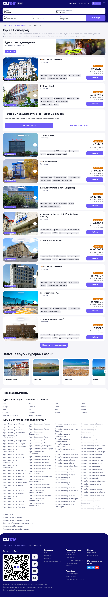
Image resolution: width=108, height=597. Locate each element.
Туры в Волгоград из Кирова (39, 443)
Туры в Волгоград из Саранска (92, 424)
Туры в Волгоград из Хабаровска (93, 481)
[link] (10, 51)
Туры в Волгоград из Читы (90, 498)
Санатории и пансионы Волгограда (16, 529)
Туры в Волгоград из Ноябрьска (66, 457)
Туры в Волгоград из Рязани (65, 496)
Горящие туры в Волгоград (12, 517)
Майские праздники (10, 415)
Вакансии (47, 556)
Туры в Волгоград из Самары (65, 502)
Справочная (71, 3)
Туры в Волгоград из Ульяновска (93, 475)
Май (4, 410)
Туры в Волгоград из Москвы (39, 484)
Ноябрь (58, 413)
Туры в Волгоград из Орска (65, 469)
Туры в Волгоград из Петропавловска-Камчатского (66, 484)
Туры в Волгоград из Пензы (65, 472)
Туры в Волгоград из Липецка (39, 463)
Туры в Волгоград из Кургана (39, 457)
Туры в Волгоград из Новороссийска (62, 440)
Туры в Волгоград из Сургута (91, 449)
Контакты (47, 558)
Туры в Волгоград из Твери (91, 458)
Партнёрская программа (75, 580)
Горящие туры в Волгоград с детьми (16, 520)
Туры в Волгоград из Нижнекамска (36, 504)
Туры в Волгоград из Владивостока (10, 461)
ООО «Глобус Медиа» (39, 584)
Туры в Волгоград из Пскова (65, 488)
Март (57, 407)
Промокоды (70, 558)
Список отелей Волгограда (13, 526)
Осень (83, 404)
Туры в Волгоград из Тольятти (92, 460)
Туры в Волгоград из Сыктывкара (93, 452)
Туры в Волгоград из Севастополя (88, 431)
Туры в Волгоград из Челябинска (93, 492)
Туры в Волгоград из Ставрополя (93, 446)
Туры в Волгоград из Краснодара (41, 449)
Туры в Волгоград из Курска (39, 460)
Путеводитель (83, 3)
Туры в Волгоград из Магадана (40, 468)
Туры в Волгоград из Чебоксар (92, 489)
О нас (46, 553)
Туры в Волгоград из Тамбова (92, 455)
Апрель (83, 407)
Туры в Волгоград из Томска (91, 463)
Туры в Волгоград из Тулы (90, 466)
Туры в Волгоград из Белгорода (14, 447)
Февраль (32, 407)
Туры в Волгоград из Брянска (13, 455)
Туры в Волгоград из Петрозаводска (62, 479)
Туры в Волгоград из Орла (64, 463)
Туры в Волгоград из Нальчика (40, 495)
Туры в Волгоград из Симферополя (88, 436)
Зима (4, 404)
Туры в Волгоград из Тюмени (91, 469)
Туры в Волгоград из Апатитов (14, 433)
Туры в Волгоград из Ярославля (92, 509)
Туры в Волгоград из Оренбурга (66, 466)
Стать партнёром (72, 574)
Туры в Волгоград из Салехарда (66, 499)
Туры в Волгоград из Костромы (40, 446)
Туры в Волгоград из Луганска (40, 466)
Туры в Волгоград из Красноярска (36, 453)
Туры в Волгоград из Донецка (13, 493)
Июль (57, 410)
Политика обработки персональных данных (18, 590)
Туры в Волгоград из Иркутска (14, 507)
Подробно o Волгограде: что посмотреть (18, 523)
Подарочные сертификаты (71, 554)
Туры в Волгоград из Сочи (90, 443)
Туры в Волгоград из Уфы (90, 478)
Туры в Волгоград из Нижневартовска (36, 499)
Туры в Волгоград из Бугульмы (14, 458)
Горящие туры (8, 514)
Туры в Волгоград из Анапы (12, 430)
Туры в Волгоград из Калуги (39, 437)
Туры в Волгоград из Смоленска (93, 440)
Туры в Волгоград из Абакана (13, 424)
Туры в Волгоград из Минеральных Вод (36, 480)
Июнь (31, 410)
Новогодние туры (35, 415)
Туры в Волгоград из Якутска (91, 506)
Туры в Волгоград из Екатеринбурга (10, 497)
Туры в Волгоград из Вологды (13, 476)
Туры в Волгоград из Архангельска (10, 437)
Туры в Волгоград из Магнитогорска (36, 472)
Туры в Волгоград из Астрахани (14, 441)
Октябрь (32, 413)
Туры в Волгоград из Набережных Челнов (36, 491)
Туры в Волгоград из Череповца (92, 495)
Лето (57, 404)
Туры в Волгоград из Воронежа (14, 479)
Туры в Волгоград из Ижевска (13, 504)
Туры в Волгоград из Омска (65, 460)
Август (83, 410)
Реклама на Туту (71, 577)
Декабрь (84, 413)
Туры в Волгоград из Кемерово (40, 440)
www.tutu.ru (38, 587)
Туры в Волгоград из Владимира (14, 471)
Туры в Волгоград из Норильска (66, 454)
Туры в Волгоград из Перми (65, 475)
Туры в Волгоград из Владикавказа (10, 467)
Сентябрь (6, 413)
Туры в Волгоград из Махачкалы (40, 476)
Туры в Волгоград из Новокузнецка (62, 435)
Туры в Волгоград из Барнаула (14, 444)
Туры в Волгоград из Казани (39, 429)
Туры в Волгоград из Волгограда (14, 473)
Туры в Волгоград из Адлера (13, 427)
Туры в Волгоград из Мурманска (41, 487)
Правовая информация (52, 561)
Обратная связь (93, 556)
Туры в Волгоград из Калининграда (36, 433)
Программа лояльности (74, 560)
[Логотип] (9, 3)
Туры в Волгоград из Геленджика (15, 482)
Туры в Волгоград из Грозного (13, 490)
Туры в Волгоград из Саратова (92, 427)
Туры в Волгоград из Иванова (13, 501)
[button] (94, 78)
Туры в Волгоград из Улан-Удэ (92, 472)
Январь (5, 407)
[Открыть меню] (104, 3)
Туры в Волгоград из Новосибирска (62, 445)
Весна (31, 404)
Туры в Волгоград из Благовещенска (10, 451)
